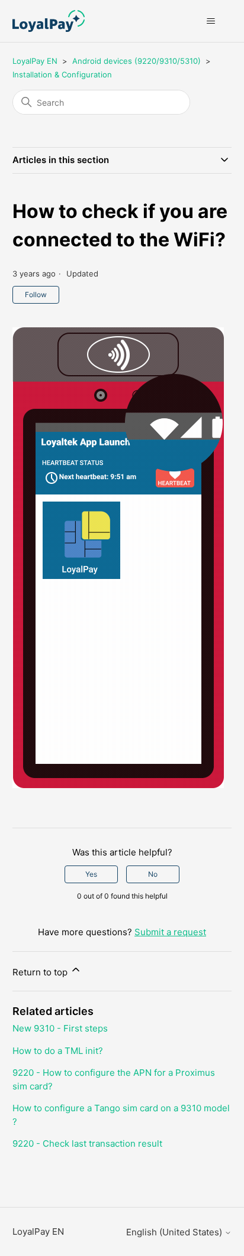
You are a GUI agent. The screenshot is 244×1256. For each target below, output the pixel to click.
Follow (36, 294)
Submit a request (170, 932)
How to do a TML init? (57, 1050)
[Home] (48, 21)
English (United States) (175, 1232)
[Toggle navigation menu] (211, 21)
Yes (91, 874)
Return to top (41, 972)
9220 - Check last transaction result (87, 1143)
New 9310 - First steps (60, 1028)
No (153, 874)
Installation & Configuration (62, 74)
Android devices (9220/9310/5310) (136, 61)
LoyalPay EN (34, 61)
